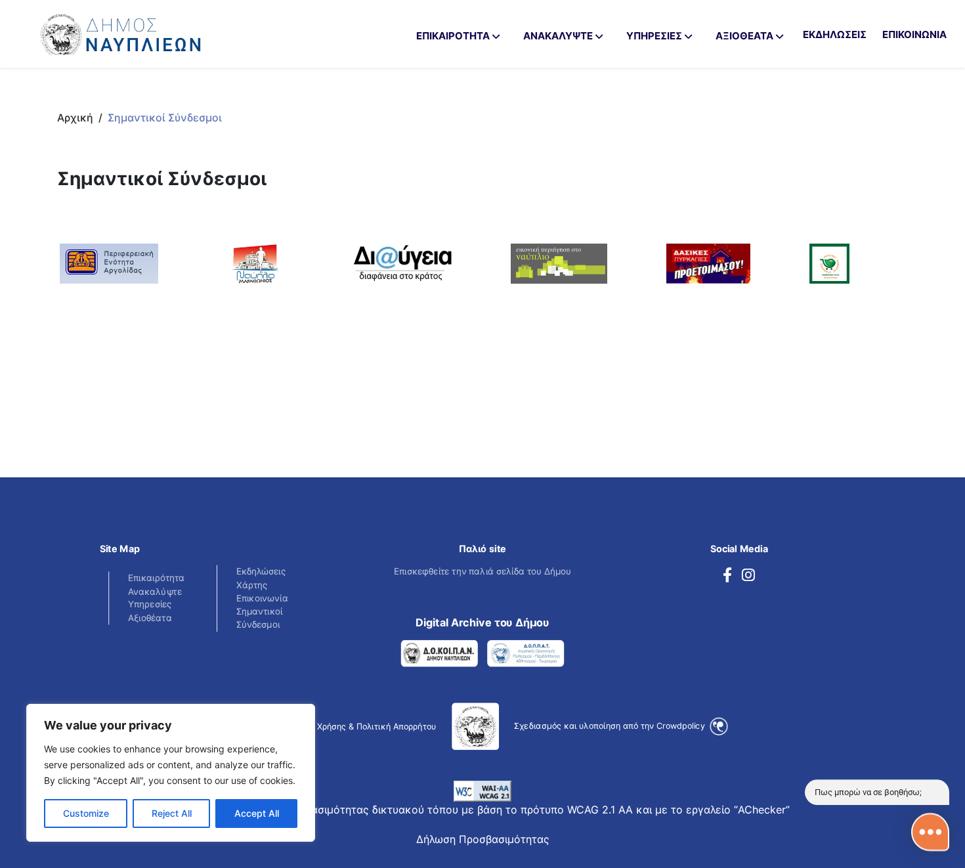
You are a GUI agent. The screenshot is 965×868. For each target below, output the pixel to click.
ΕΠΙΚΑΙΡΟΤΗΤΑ (453, 36)
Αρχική (75, 117)
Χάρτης (252, 584)
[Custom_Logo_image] (157, 28)
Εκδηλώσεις (261, 570)
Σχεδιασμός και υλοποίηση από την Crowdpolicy (610, 724)
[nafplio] (109, 262)
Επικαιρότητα (156, 577)
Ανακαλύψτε (155, 590)
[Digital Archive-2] (525, 653)
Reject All (172, 813)
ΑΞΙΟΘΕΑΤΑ (744, 36)
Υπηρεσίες (150, 604)
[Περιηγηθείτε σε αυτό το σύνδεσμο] (727, 575)
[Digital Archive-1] (439, 653)
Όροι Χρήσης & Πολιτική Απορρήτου (366, 726)
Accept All (256, 813)
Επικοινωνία (262, 597)
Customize (86, 813)
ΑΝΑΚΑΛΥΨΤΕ (558, 36)
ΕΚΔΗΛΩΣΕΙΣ (835, 34)
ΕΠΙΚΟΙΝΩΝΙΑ (914, 34)
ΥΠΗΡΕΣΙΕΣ (654, 36)
